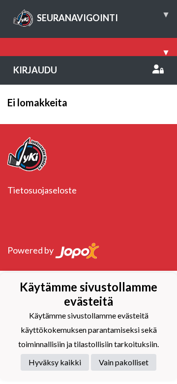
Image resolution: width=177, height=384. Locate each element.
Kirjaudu (35, 69)
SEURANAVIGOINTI (102, 15)
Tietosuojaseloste (42, 190)
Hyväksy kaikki (55, 362)
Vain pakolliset (123, 362)
